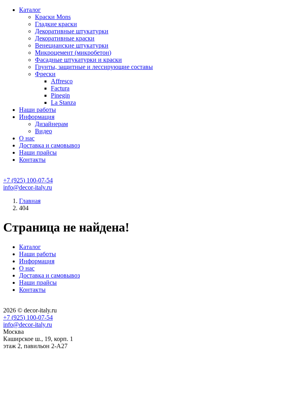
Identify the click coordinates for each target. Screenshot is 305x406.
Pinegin (60, 95)
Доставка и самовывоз (49, 145)
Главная (30, 200)
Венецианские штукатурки (71, 45)
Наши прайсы (38, 152)
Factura (60, 88)
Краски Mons (53, 16)
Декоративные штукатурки (71, 31)
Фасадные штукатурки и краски (78, 59)
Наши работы (37, 109)
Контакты (32, 159)
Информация (36, 116)
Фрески (45, 74)
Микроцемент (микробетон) (73, 52)
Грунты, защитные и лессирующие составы (94, 66)
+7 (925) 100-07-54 (28, 180)
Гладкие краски (56, 24)
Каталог (30, 9)
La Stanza (63, 102)
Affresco (62, 81)
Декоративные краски (65, 38)
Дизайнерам (51, 124)
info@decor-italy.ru (27, 187)
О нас (27, 138)
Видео (43, 131)
